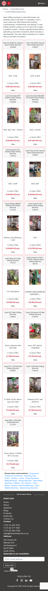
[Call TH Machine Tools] (9, 3)
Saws (37, 485)
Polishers (16, 483)
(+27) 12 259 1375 (11, 525)
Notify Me (7, 516)
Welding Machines (11, 488)
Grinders (14, 478)
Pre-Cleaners (26, 483)
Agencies (7, 507)
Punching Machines (26, 485)
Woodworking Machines (29, 488)
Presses (14, 485)
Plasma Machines (25, 481)
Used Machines (17, 9)
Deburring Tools (30, 476)
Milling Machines (11, 481)
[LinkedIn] (26, 580)
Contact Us (8, 518)
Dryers (7, 478)
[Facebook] (17, 580)
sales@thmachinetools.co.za (15, 533)
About (6, 505)
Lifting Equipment (32, 478)
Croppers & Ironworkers (14, 476)
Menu (42, 3)
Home (5, 9)
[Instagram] (22, 580)
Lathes (21, 478)
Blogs (5, 510)
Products (7, 513)
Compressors (34, 473)
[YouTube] (31, 580)
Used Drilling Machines (15, 12)
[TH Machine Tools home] (4, 3)
